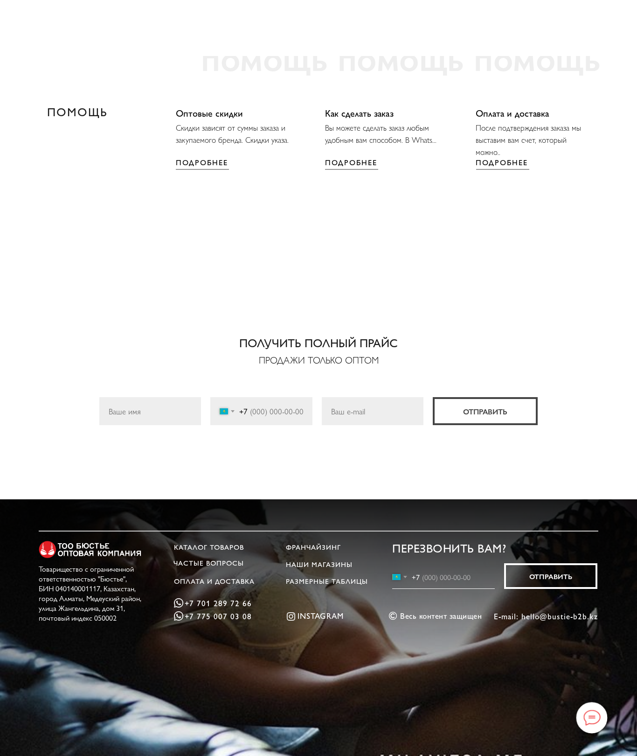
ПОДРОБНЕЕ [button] (202, 162)
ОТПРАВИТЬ (485, 411)
